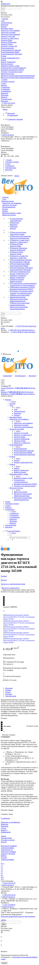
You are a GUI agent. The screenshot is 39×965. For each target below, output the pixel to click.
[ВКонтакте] (2, 549)
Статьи (3, 828)
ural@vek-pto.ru (29, 332)
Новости (4, 830)
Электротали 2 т (7, 850)
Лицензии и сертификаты (10, 822)
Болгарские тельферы (9, 846)
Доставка (8, 694)
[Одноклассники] (5, 549)
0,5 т (2, 863)
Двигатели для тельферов (23, 423)
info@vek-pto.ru (8, 135)
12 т (2, 879)
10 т (2, 877)
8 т (2, 875)
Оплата (8, 692)
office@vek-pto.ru (28, 330)
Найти (4, 924)
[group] (19, 341)
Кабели (16, 468)
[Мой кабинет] (2, 378)
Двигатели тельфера (8, 852)
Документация (10, 696)
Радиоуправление (20, 449)
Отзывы (8, 690)
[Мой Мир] (8, 549)
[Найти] (2, 10)
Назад (14, 401)
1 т (2, 865)
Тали (16, 409)
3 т (2, 869)
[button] (18, 351)
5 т (2, 871)
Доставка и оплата (8, 840)
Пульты (16, 460)
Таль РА (4, 857)
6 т (2, 873)
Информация (6, 832)
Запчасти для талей (21, 433)
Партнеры (4, 826)
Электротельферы (7, 848)
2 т (2, 867)
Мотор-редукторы (20, 492)
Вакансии (4, 824)
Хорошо (4, 963)
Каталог (12, 403)
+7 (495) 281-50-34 (14, 330)
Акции (3, 836)
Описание (9, 688)
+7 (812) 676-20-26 (8, 103)
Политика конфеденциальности (12, 916)
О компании (14, 513)
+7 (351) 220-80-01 (17, 332)
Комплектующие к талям (23, 478)
